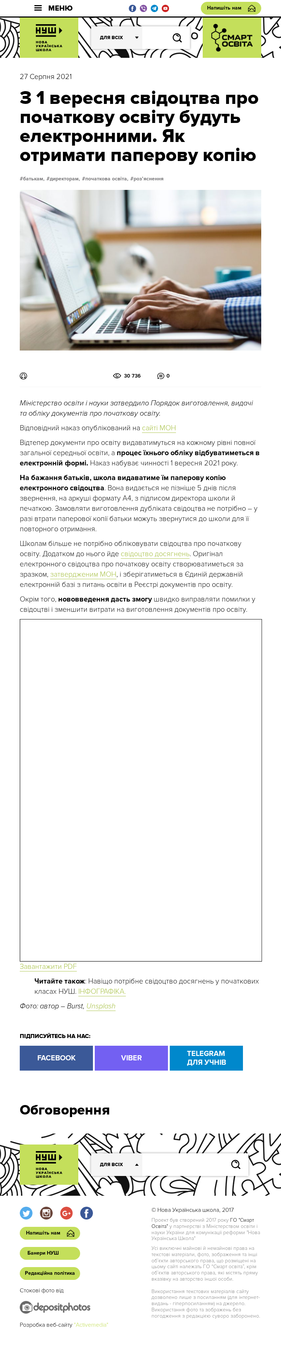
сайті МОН (159, 428)
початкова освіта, (106, 179)
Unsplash (101, 1006)
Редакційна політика (50, 1273)
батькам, (34, 179)
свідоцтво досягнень (155, 554)
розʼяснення (149, 179)
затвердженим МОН (83, 574)
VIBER (131, 1058)
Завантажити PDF (48, 966)
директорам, (65, 179)
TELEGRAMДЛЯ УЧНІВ (206, 1058)
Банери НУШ (43, 1253)
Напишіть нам (224, 8)
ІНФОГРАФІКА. (102, 991)
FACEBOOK (56, 1058)
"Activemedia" (91, 1325)
